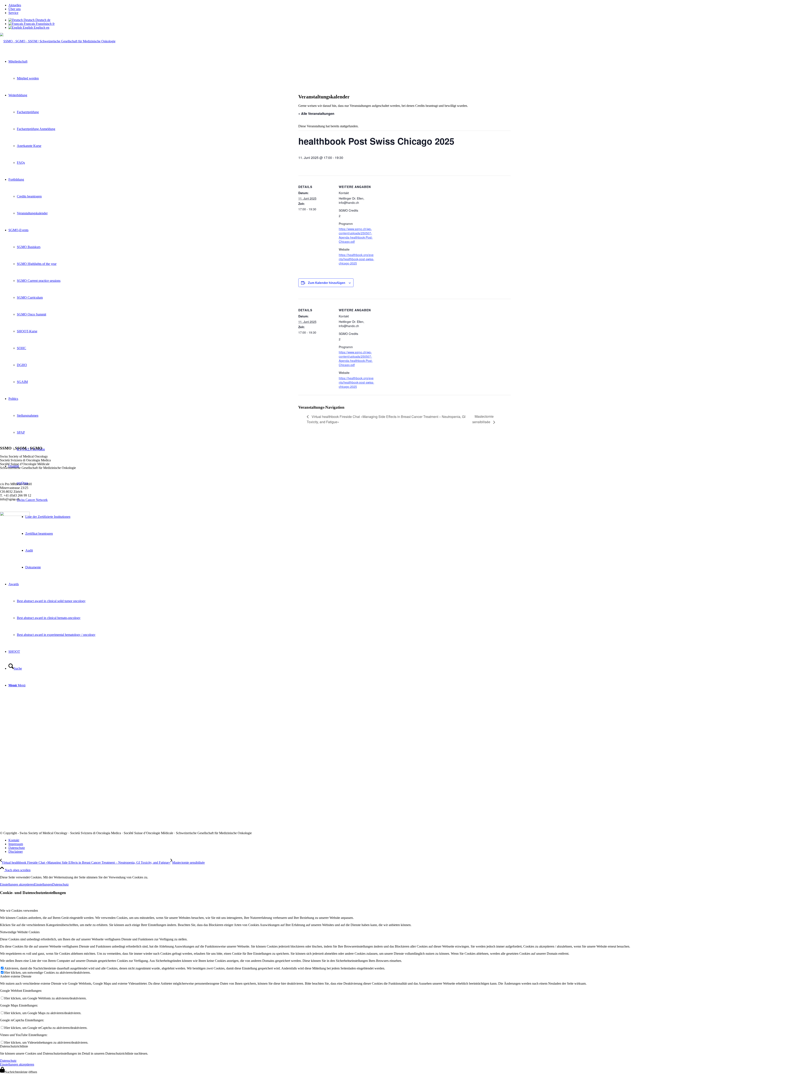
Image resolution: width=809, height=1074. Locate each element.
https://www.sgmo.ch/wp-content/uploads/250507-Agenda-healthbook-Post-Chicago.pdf (356, 235)
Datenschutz (60, 884)
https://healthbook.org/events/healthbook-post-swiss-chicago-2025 (356, 259)
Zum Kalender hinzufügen (326, 283)
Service (13, 13)
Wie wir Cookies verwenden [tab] (19, 910)
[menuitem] (408, 5)
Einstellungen (43, 884)
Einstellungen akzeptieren (17, 884)
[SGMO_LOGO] (57, 41)
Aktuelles (14, 5)
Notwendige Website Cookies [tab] (20, 932)
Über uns (14, 9)
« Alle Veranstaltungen (316, 113)
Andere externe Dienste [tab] (15, 976)
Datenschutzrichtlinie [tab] (14, 1046)
